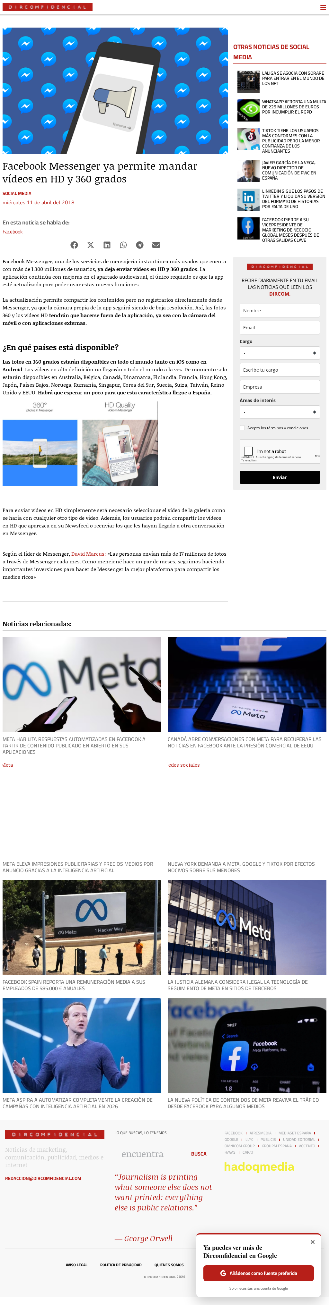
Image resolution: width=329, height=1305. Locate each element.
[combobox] (149, 1153)
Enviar (280, 477)
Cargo (246, 341)
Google (231, 1139)
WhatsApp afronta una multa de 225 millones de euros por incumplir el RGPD (294, 106)
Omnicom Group (240, 1146)
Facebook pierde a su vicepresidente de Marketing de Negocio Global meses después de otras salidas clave (290, 229)
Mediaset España (295, 1133)
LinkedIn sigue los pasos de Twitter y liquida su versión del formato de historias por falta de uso (293, 199)
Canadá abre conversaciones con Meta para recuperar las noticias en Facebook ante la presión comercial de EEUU (245, 742)
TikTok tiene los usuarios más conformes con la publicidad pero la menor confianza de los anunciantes (291, 140)
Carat (248, 1152)
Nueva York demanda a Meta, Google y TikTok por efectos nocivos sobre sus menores (241, 867)
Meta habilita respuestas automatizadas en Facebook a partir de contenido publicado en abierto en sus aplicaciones (74, 745)
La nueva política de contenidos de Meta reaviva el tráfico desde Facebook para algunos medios (243, 1103)
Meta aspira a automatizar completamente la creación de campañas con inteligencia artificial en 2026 (78, 1103)
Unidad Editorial (299, 1139)
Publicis (268, 1139)
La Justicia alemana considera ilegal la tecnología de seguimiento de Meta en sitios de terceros (238, 985)
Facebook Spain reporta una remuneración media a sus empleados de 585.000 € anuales (74, 985)
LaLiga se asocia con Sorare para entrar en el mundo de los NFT (293, 78)
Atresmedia (260, 1133)
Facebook (13, 231)
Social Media (17, 193)
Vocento (307, 1146)
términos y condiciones (287, 428)
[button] (74, 245)
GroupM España (277, 1146)
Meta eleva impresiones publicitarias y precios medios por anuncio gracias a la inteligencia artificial (78, 867)
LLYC (249, 1139)
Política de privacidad (121, 1265)
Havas (230, 1152)
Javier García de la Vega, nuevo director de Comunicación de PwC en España (289, 170)
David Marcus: (88, 553)
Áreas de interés (258, 400)
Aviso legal (76, 1265)
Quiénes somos (169, 1265)
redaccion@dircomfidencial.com (43, 1178)
